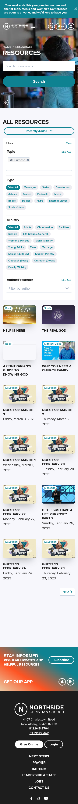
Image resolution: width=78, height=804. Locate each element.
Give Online (29, 744)
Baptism (39, 768)
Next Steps (39, 756)
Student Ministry (44, 254)
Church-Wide (45, 227)
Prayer (39, 762)
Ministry (13, 219)
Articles (12, 194)
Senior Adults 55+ (18, 254)
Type (10, 179)
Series (46, 187)
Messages (30, 187)
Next (66, 591)
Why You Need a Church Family (56, 368)
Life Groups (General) (35, 234)
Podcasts (42, 194)
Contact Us (39, 787)
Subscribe (61, 659)
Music (57, 194)
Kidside (12, 234)
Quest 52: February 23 (53, 566)
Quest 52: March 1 (19, 460)
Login (53, 744)
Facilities (64, 227)
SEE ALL (66, 152)
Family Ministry (17, 267)
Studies (26, 201)
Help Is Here (14, 330)
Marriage (47, 247)
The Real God (54, 330)
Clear (69, 143)
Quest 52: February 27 (14, 512)
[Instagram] (38, 798)
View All (13, 187)
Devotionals (63, 187)
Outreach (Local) (18, 260)
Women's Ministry (18, 240)
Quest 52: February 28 (53, 462)
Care (33, 247)
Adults (27, 227)
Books (12, 201)
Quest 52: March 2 (57, 412)
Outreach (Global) (44, 260)
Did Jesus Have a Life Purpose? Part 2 (57, 514)
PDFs (40, 201)
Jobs (39, 781)
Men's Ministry (44, 240)
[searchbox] (28, 166)
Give (61, 26)
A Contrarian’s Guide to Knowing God (17, 370)
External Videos (58, 201)
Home (7, 46)
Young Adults (16, 247)
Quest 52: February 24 (14, 566)
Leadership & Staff (39, 775)
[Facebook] (31, 798)
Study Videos (16, 207)
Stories (27, 194)
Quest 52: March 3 (18, 412)
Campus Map (39, 733)
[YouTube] (46, 798)
